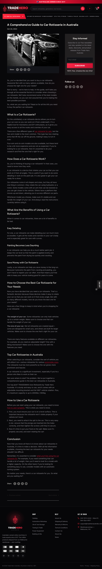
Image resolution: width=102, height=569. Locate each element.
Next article (53, 495)
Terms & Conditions (61, 528)
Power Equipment (47, 16)
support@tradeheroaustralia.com (91, 524)
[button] (99, 284)
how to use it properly (16, 408)
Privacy (87, 566)
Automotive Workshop (34, 16)
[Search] (83, 9)
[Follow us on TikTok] (77, 86)
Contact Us (58, 531)
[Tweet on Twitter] (25, 69)
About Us (58, 518)
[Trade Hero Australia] (15, 521)
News (57, 537)
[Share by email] (28, 69)
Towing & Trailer (72, 16)
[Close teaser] (96, 289)
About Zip (58, 534)
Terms (82, 566)
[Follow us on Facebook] (66, 86)
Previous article (15, 495)
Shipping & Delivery (61, 521)
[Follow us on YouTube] (74, 86)
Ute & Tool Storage (60, 16)
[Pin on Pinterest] (21, 69)
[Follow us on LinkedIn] (81, 86)
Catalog (34, 518)
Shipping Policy (95, 566)
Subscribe (80, 66)
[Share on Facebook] (17, 69)
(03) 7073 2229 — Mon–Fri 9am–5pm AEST (89, 519)
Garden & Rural (94, 16)
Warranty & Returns (61, 524)
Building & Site (83, 16)
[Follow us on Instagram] (70, 86)
